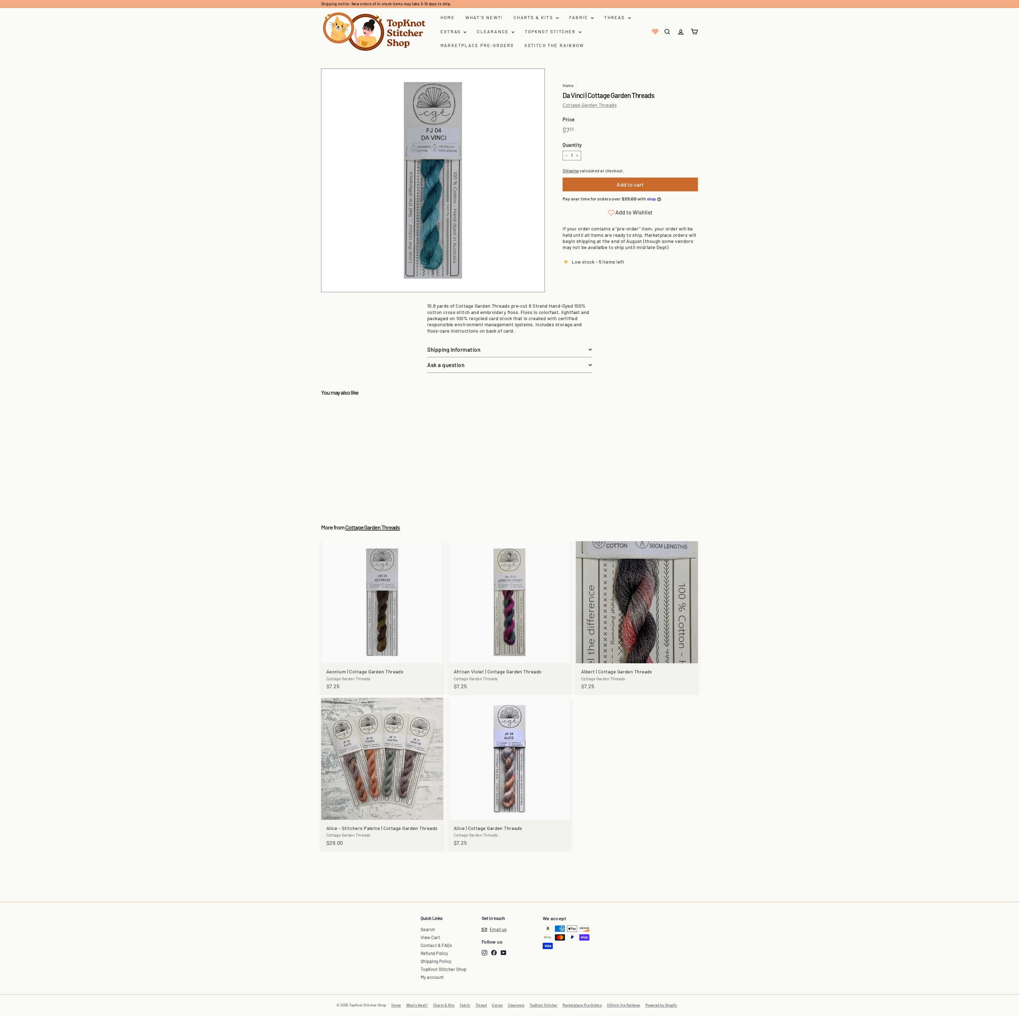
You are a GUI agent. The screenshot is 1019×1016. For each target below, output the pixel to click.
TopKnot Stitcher (551, 31)
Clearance (493, 31)
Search (428, 929)
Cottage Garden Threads (590, 105)
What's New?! (484, 17)
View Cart (430, 937)
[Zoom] (433, 180)
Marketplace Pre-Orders (477, 45)
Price (569, 119)
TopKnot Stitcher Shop (443, 969)
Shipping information (454, 349)
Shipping (571, 170)
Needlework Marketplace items (408, 4)
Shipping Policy (436, 961)
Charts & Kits (534, 17)
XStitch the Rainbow (554, 45)
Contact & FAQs (436, 945)
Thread (615, 17)
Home (448, 17)
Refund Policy (434, 953)
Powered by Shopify (661, 1005)
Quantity (572, 145)
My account (432, 977)
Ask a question (445, 364)
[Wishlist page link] (654, 31)
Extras (451, 31)
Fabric (579, 17)
